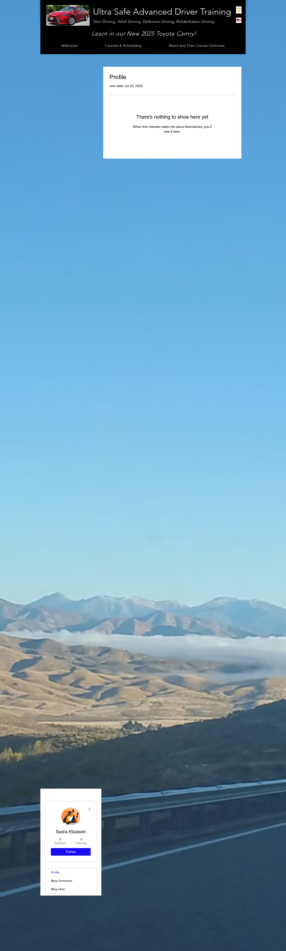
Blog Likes (58, 889)
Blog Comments (61, 880)
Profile (55, 872)
